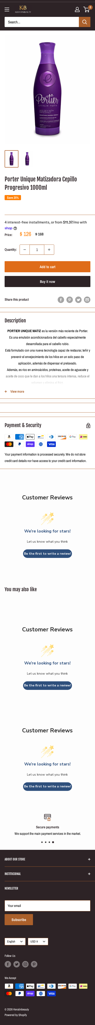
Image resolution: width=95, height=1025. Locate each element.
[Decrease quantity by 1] (25, 249)
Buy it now (47, 281)
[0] (86, 9)
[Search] (84, 22)
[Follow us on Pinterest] (34, 964)
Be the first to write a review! (47, 553)
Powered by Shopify (16, 1015)
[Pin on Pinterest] (69, 299)
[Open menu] (7, 9)
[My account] (77, 9)
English (11, 941)
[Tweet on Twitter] (78, 299)
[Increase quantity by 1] (49, 249)
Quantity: (11, 249)
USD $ (34, 941)
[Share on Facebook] (61, 299)
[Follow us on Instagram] (25, 964)
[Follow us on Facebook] (8, 964)
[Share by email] (87, 299)
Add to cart (47, 266)
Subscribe (19, 919)
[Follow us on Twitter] (16, 964)
